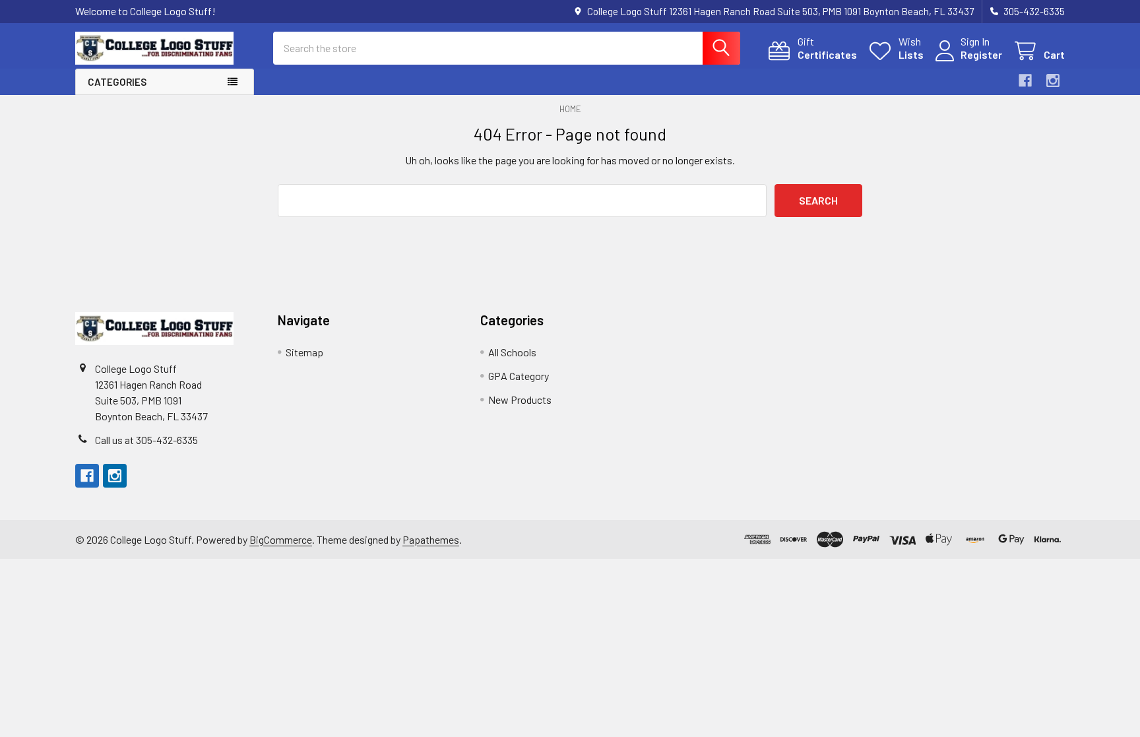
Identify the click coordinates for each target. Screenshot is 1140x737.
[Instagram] (1053, 80)
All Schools (512, 352)
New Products (520, 399)
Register (981, 54)
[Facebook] (1025, 80)
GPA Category (518, 375)
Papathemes (430, 539)
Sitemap (304, 352)
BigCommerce (280, 539)
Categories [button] (117, 82)
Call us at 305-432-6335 (146, 439)
